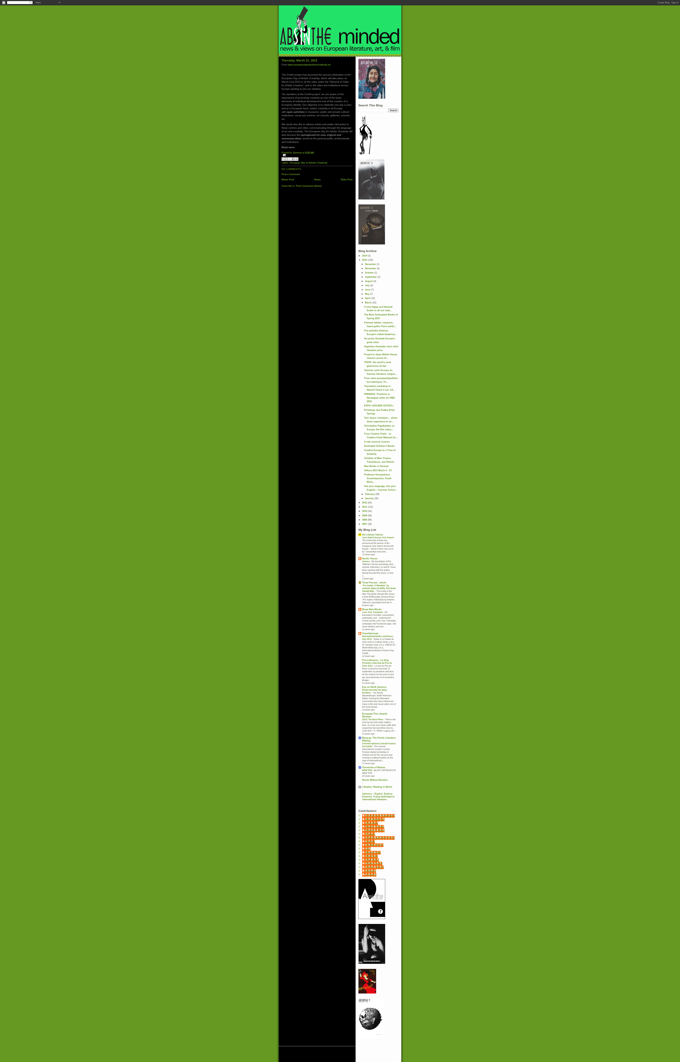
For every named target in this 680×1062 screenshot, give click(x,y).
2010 (365, 511)
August (369, 281)
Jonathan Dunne (375, 845)
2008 (365, 519)
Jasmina (370, 841)
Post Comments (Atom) (308, 186)
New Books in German (376, 466)
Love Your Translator (373, 612)
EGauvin (370, 834)
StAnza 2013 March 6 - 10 (378, 470)
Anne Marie (372, 823)
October (369, 272)
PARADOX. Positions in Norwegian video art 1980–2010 (380, 398)
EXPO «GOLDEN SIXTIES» (378, 405)
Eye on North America (374, 687)
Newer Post (288, 179)
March (368, 302)
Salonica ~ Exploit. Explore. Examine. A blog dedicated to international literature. (378, 796)
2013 (365, 260)
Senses (366, 561)
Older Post (346, 179)
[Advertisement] (323, 1054)
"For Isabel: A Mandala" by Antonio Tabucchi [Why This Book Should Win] (379, 588)
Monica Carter (373, 852)
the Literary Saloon (372, 534)
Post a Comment (291, 174)
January (369, 498)
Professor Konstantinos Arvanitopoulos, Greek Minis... (377, 478)
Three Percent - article (374, 582)
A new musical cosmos (377, 441)
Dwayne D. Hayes (375, 830)
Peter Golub (372, 860)
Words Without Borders (375, 780)
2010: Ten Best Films (373, 719)
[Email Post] (317, 155)
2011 (365, 507)
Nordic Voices (369, 558)
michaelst (371, 874)
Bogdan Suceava (375, 826)
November (371, 268)
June (368, 289)
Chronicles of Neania (373, 767)
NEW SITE (367, 770)
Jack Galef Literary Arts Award (378, 537)
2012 (365, 502)
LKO (368, 848)
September (371, 277)
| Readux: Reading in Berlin (377, 787)
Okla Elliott (372, 856)
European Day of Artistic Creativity (308, 162)
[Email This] (283, 159)
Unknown (371, 871)
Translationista (370, 633)
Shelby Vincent (374, 863)
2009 (365, 515)
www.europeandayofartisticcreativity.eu (309, 64)
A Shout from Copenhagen (380, 815)
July (367, 285)
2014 (365, 255)
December (371, 264)
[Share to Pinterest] (296, 159)
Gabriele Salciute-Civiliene (380, 838)
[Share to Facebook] (293, 159)
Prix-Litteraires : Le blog (375, 660)
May (367, 294)
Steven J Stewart (375, 867)
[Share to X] (290, 159)
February (370, 494)
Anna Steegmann (375, 819)
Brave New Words (371, 609)
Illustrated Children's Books (379, 446)
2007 (365, 524)
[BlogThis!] (286, 159)
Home (317, 179)
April (368, 298)
